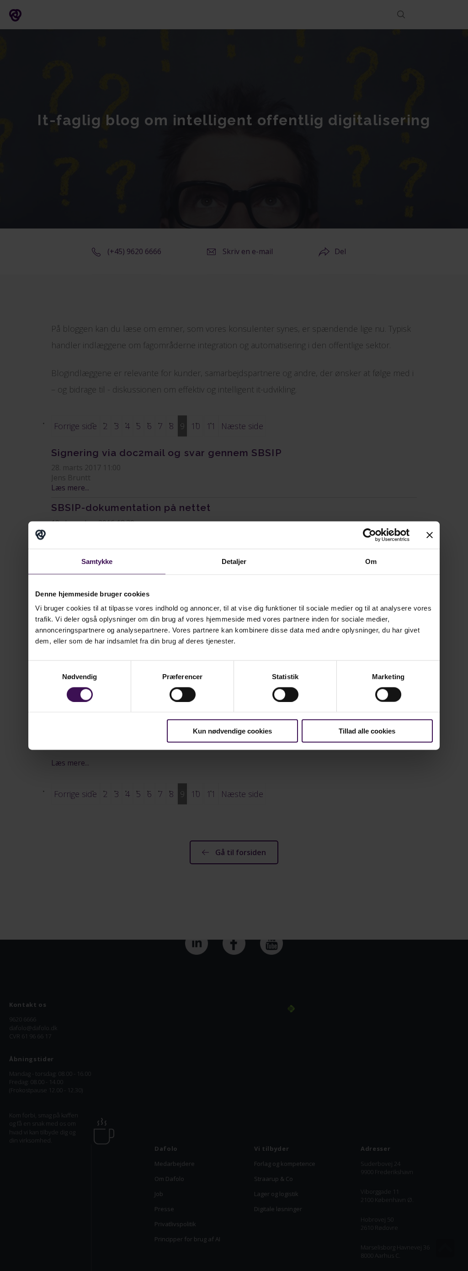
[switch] (183, 694)
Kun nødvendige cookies (232, 731)
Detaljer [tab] (234, 561)
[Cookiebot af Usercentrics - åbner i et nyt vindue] (370, 535)
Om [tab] (371, 561)
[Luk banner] (429, 535)
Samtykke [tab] (97, 561)
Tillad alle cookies (367, 731)
